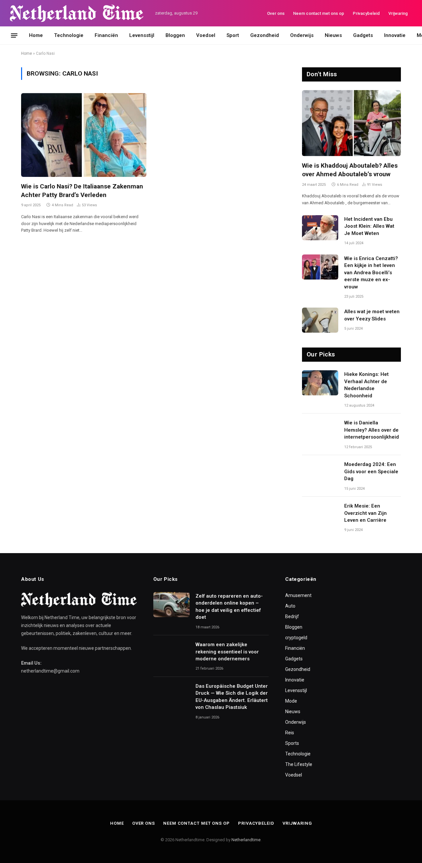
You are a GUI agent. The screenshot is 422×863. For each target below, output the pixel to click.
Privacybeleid (366, 13)
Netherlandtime (245, 839)
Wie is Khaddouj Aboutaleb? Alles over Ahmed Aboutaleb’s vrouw (350, 170)
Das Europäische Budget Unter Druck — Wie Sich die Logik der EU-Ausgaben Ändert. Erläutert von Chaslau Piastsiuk (232, 696)
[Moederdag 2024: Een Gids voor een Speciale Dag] (320, 472)
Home (36, 35)
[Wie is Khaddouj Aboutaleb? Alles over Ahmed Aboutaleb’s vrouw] (351, 123)
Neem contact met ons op (318, 13)
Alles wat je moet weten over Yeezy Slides (372, 315)
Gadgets (363, 35)
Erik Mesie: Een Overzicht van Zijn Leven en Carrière (365, 513)
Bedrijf (292, 616)
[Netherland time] (76, 13)
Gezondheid (264, 35)
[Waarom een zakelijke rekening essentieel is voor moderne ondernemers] (171, 653)
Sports (292, 743)
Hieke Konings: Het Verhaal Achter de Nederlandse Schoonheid (366, 384)
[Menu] (14, 35)
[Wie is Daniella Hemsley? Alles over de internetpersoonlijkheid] (320, 431)
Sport (232, 35)
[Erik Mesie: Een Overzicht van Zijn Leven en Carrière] (320, 514)
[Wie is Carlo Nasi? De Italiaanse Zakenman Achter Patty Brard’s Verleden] (83, 135)
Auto (290, 606)
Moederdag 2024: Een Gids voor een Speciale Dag (371, 471)
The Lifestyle (298, 764)
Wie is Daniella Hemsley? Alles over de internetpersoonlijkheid (371, 430)
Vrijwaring (398, 13)
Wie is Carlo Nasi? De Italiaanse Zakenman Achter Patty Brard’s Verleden (82, 191)
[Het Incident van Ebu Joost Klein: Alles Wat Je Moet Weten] (320, 227)
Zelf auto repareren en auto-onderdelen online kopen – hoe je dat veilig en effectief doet (229, 606)
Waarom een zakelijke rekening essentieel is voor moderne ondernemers (227, 652)
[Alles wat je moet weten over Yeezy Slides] (320, 320)
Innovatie (395, 35)
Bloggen (175, 35)
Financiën (106, 35)
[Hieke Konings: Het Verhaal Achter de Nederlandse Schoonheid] (320, 382)
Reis (289, 732)
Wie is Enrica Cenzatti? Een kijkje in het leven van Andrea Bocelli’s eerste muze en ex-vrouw (371, 272)
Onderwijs (302, 35)
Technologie (68, 35)
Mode (291, 701)
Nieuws (333, 35)
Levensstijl (141, 35)
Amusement (298, 595)
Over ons (276, 13)
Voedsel (205, 35)
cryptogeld (296, 637)
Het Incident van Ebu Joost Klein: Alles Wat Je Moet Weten (369, 226)
